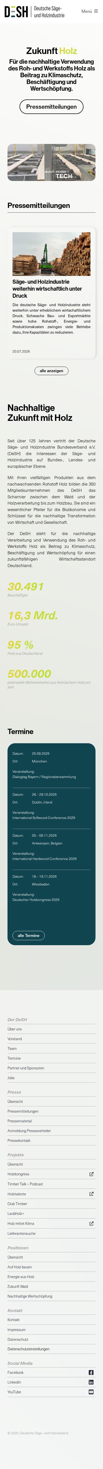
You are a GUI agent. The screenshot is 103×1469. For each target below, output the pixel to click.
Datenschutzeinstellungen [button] (29, 1348)
